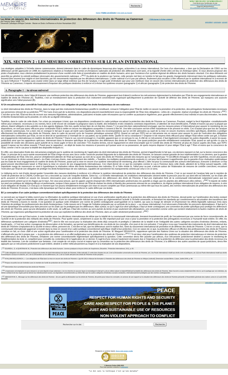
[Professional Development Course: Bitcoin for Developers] (47, 52)
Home (98, 13)
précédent (209, 22)
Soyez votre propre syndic (124, 351)
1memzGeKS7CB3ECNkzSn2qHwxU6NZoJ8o (205, 5)
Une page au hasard (124, 13)
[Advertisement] (114, 337)
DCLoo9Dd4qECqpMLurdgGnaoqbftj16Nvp (204, 8)
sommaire (217, 22)
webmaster (124, 367)
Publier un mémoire (108, 13)
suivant (224, 22)
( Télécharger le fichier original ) (161, 19)
